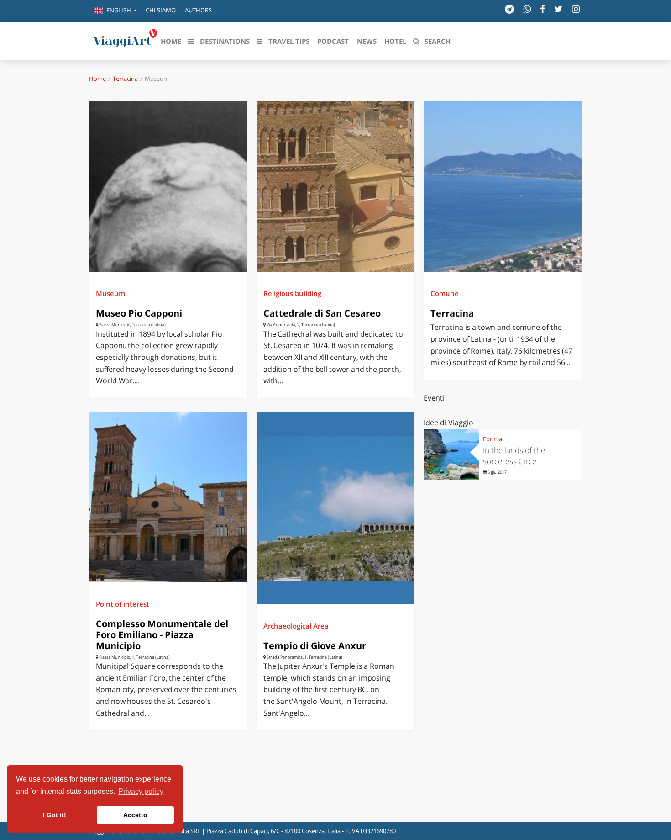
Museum (110, 293)
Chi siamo (161, 10)
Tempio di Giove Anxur (314, 645)
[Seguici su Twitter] (558, 9)
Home (97, 78)
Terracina (125, 78)
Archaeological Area (296, 625)
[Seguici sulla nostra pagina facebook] (542, 9)
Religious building (292, 293)
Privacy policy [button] (140, 791)
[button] (115, 11)
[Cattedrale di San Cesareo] (336, 186)
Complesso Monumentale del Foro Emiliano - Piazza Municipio (162, 635)
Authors (198, 10)
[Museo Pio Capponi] (168, 186)
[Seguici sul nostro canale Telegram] (509, 9)
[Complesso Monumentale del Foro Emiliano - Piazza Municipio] (168, 497)
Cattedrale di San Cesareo (322, 313)
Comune (444, 293)
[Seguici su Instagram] (576, 9)
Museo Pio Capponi (139, 313)
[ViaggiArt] (125, 40)
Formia (492, 439)
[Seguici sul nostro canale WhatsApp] (527, 9)
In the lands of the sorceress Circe (514, 455)
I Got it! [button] (54, 815)
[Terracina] (503, 186)
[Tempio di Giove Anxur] (336, 508)
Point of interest (122, 603)
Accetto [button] (135, 815)
